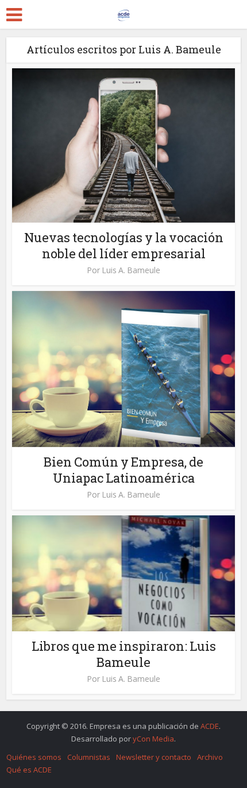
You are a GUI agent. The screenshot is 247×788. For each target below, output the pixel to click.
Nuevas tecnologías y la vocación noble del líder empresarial (123, 245)
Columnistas (88, 757)
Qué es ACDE (29, 769)
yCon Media (153, 738)
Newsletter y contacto (153, 757)
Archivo (210, 757)
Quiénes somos (33, 757)
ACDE (209, 726)
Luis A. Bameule (131, 270)
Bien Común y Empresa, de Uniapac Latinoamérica (123, 469)
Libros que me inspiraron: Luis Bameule (124, 654)
